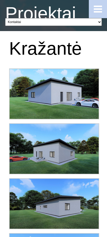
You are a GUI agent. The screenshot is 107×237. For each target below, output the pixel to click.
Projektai (40, 13)
